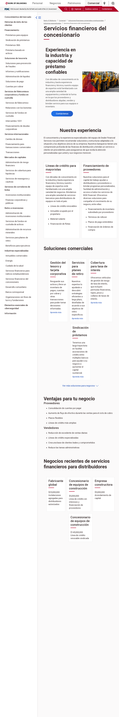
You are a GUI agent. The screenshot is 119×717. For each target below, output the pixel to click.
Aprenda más (55, 312)
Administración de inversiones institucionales (18, 214)
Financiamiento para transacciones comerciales (18, 146)
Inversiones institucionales (19, 195)
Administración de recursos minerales (18, 231)
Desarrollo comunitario (16, 287)
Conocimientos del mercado (18, 17)
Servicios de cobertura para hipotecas (18, 172)
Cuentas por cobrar (14, 86)
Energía (9, 260)
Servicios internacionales (16, 134)
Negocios (55, 3)
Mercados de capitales (15, 157)
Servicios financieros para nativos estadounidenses (17, 272)
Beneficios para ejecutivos (18, 245)
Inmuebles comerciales (16, 255)
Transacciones (12, 152)
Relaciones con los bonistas (18, 108)
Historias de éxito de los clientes (16, 23)
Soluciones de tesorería (16, 58)
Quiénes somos (91, 9)
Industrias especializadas (16, 250)
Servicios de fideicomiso (17, 103)
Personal (37, 3)
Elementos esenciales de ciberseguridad (16, 307)
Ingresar (77, 9)
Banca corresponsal (15, 292)
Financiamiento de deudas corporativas (18, 127)
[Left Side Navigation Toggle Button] (38, 17)
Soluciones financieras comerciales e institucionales (86, 20)
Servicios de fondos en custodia (16, 114)
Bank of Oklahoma (50, 20)
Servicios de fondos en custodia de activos (16, 223)
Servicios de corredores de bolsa (19, 188)
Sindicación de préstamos (18, 40)
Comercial (93, 3)
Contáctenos (107, 9)
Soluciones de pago (15, 81)
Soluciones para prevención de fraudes (18, 65)
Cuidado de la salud (14, 266)
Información (10, 313)
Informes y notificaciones (17, 71)
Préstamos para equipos (17, 35)
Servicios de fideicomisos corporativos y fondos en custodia (17, 94)
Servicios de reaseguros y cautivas (18, 180)
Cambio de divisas (14, 139)
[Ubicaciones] (104, 3)
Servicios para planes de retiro (17, 239)
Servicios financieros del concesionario (17, 280)
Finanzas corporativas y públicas (19, 201)
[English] (113, 3)
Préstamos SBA (13, 45)
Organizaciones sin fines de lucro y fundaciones (18, 298)
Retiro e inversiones (14, 208)
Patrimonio (74, 3)
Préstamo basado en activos (15, 52)
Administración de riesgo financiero (17, 164)
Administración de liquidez (18, 76)
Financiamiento (12, 30)
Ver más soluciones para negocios (78, 385)
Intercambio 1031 (14, 121)
